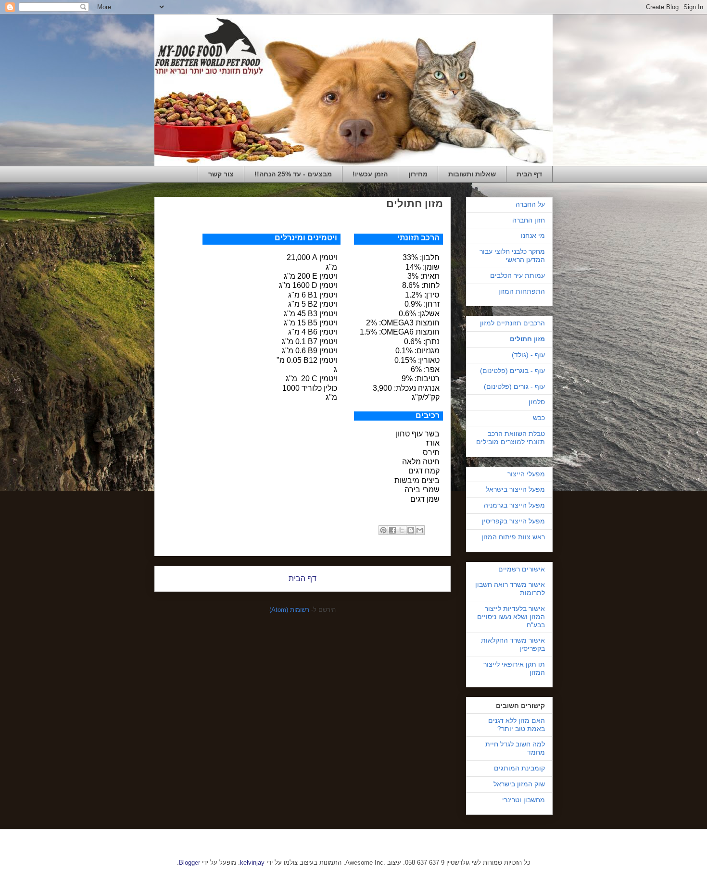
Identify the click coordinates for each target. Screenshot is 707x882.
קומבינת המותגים (519, 768)
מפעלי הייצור (526, 474)
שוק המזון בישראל (519, 784)
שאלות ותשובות (472, 174)
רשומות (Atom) (289, 609)
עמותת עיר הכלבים (517, 275)
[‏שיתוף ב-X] (401, 530)
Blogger (189, 862)
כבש (539, 418)
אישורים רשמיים (521, 569)
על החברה (530, 204)
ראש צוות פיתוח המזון (513, 537)
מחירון (418, 174)
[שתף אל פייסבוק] (392, 530)
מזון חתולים (527, 339)
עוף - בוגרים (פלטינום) (512, 370)
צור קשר (221, 174)
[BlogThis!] (411, 530)
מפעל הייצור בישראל (515, 489)
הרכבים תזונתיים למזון (512, 323)
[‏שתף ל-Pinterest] (383, 530)
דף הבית (529, 174)
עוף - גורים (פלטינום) (514, 386)
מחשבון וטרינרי (523, 800)
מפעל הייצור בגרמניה (514, 505)
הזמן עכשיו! (370, 174)
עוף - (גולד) (528, 355)
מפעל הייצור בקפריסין (513, 521)
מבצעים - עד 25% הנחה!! (293, 174)
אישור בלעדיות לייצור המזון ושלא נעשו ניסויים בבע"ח (511, 617)
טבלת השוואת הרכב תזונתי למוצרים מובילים (510, 438)
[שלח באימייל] (420, 530)
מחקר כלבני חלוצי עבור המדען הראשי (512, 255)
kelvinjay (252, 862)
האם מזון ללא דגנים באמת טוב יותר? (516, 725)
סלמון (537, 402)
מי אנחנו (533, 235)
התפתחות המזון (521, 291)
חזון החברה (528, 220)
